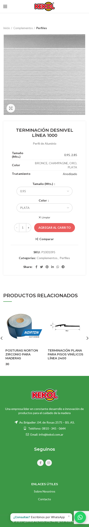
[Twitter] (41, 267)
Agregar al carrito (54, 227)
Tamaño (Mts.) (43, 183)
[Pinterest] (47, 267)
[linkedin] (52, 267)
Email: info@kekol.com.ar (46, 434)
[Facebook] (36, 267)
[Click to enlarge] (10, 108)
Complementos (23, 28)
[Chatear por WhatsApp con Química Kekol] (80, 517)
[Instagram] (48, 463)
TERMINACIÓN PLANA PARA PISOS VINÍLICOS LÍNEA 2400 (65, 354)
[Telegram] (63, 267)
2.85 (74, 155)
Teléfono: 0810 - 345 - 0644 (47, 428)
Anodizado (70, 174)
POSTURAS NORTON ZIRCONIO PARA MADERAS (21, 354)
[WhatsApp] (57, 267)
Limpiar (46, 217)
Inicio (6, 28)
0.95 (67, 155)
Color (43, 200)
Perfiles (41, 28)
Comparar (46, 239)
